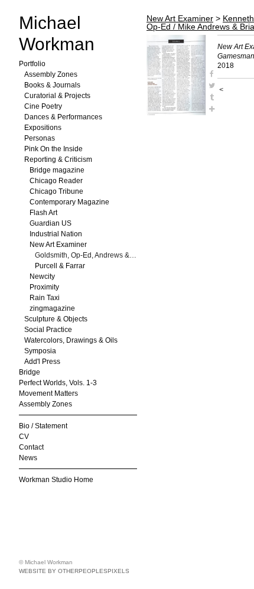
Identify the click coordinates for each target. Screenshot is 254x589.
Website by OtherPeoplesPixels (74, 571)
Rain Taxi (45, 298)
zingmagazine (52, 308)
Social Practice (48, 330)
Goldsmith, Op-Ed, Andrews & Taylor (86, 255)
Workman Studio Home (56, 480)
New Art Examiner (58, 244)
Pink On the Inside (53, 149)
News (28, 458)
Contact (31, 447)
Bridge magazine (57, 170)
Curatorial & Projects (57, 96)
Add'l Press (42, 361)
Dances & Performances (63, 117)
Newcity (42, 276)
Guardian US (50, 223)
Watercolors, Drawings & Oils (71, 340)
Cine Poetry (43, 106)
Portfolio (32, 64)
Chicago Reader (56, 181)
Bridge (29, 372)
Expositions (42, 127)
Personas (39, 138)
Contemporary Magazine (69, 202)
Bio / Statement (43, 426)
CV (24, 436)
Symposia (40, 351)
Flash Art (43, 213)
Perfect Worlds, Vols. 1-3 (58, 383)
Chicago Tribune (56, 191)
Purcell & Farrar (60, 266)
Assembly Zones (50, 74)
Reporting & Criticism (58, 159)
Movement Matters (48, 393)
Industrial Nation (56, 234)
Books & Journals (52, 85)
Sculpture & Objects (55, 319)
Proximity (44, 287)
